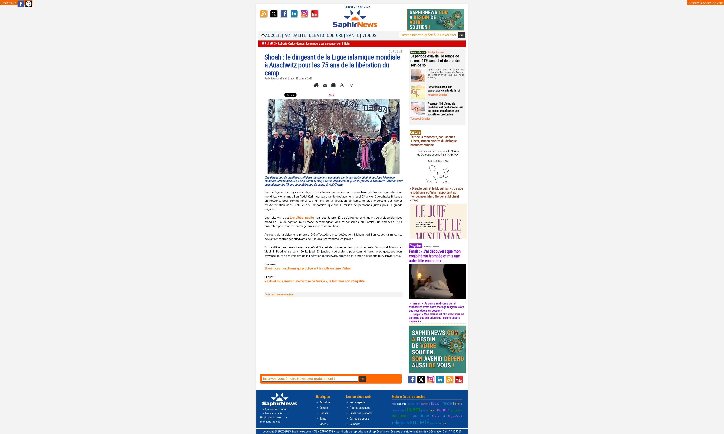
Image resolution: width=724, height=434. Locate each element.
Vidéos (323, 424)
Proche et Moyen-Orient (447, 416)
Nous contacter (274, 413)
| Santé (352, 35)
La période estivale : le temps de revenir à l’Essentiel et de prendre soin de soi (435, 60)
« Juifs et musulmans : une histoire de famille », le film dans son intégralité (315, 281)
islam (413, 409)
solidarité (435, 423)
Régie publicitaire (270, 417)
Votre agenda (357, 402)
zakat (443, 423)
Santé (322, 418)
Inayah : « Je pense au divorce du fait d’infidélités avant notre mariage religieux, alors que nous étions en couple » (436, 307)
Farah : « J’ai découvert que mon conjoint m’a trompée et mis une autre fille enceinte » (435, 256)
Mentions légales (270, 421)
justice (424, 410)
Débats (323, 413)
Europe (435, 403)
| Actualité (294, 35)
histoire (457, 403)
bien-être (401, 403)
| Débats (315, 35)
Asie (394, 404)
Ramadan (354, 424)
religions (400, 423)
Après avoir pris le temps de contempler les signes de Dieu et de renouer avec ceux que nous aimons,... (446, 73)
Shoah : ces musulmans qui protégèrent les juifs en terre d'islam (308, 268)
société (419, 422)
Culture (323, 408)
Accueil (273, 35)
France (446, 403)
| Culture (334, 35)
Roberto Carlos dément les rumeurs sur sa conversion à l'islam (314, 43)
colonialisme (414, 404)
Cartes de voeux (359, 418)
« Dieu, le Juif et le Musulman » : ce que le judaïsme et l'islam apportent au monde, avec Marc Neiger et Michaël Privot (436, 194)
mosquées (456, 410)
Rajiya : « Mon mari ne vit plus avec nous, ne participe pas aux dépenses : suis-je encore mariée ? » (436, 317)
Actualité (324, 402)
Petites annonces (359, 408)
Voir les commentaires (279, 294)
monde (442, 410)
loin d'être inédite (302, 217)
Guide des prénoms (360, 413)
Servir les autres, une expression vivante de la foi (444, 88)
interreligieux (399, 410)
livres (431, 410)
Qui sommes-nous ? (277, 408)
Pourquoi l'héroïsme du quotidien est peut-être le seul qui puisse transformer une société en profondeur (445, 109)
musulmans (401, 415)
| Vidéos (368, 35)
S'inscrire (693, 3)
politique (421, 415)
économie (425, 404)
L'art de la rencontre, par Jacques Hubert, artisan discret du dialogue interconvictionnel (433, 141)
